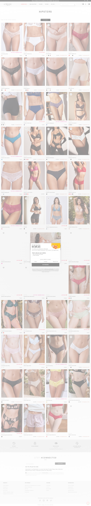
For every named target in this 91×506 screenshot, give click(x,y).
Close (35, 261)
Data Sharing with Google (38, 254)
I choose (45, 261)
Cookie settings (36, 255)
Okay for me (55, 261)
